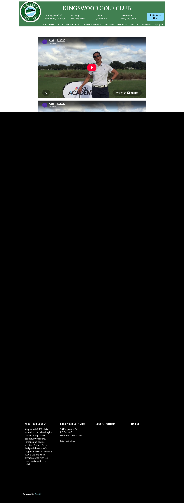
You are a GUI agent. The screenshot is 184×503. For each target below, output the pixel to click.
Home (43, 24)
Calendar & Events (91, 24)
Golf (59, 24)
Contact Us (146, 24)
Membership (71, 24)
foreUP (38, 494)
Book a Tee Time (155, 16)
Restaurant (109, 24)
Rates (51, 24)
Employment (159, 24)
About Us (134, 24)
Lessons (120, 24)
